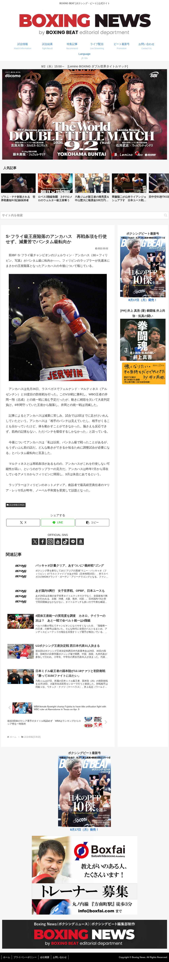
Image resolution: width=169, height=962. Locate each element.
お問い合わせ (60, 957)
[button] (163, 188)
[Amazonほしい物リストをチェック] (80, 541)
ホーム (6, 957)
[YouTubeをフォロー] (57, 541)
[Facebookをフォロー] (42, 541)
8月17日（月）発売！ (142, 300)
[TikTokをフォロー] (65, 541)
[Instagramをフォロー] (50, 541)
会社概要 (44, 957)
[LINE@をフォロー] (73, 541)
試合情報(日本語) (17, 505)
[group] (18, 189)
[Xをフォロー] (35, 541)
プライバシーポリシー (25, 957)
